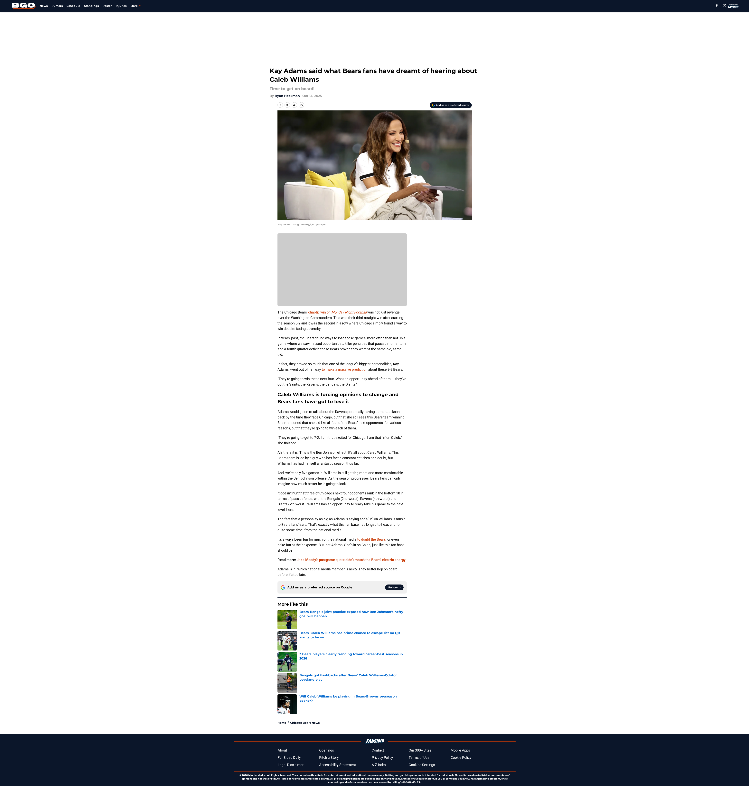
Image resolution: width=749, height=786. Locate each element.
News (44, 6)
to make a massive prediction (344, 369)
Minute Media (256, 775)
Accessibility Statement (337, 765)
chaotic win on (337, 312)
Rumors (57, 6)
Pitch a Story (329, 757)
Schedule (73, 6)
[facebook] (717, 5)
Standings (91, 6)
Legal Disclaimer (291, 765)
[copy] (301, 105)
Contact (378, 750)
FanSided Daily (289, 757)
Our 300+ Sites (420, 750)
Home (281, 723)
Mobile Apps (460, 750)
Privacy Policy (382, 757)
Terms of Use (419, 757)
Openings (326, 750)
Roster (107, 6)
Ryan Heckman (287, 96)
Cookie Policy (461, 757)
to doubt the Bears (371, 539)
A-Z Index (379, 765)
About (282, 750)
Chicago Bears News (305, 723)
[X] (724, 5)
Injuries (121, 6)
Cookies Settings (422, 765)
